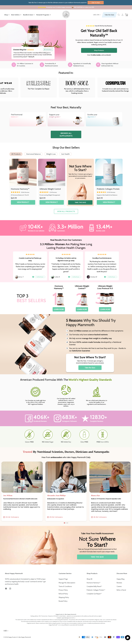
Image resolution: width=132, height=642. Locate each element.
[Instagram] (10, 589)
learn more (59, 309)
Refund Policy (63, 594)
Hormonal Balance (33, 154)
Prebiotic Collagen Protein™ (96, 590)
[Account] (122, 15)
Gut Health (65, 154)
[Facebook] (6, 589)
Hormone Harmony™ (93, 583)
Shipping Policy (64, 597)
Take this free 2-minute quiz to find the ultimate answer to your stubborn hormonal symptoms (64, 2)
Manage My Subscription (67, 583)
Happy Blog (120, 579)
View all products (66, 211)
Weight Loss (51, 154)
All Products (15, 154)
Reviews (119, 583)
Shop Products (99, 50)
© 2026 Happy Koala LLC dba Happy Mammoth (17, 637)
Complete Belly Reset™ (94, 586)
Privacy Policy (63, 590)
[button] (64, 522)
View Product (23, 202)
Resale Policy (63, 601)
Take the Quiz (109, 15)
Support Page (63, 579)
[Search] (119, 15)
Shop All (89, 579)
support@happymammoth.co (68, 617)
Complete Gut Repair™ (94, 594)
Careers (119, 586)
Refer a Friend (121, 590)
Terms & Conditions (65, 586)
